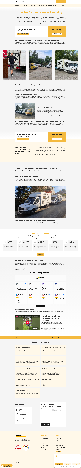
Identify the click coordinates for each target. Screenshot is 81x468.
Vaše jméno (43, 408)
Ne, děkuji (67, 464)
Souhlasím (59, 464)
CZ (15, 452)
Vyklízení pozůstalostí (44, 438)
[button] (27, 347)
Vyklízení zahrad (56, 5)
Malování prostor (43, 451)
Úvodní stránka (58, 438)
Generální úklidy (43, 449)
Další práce (58, 441)
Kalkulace (58, 451)
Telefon (54, 408)
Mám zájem (40, 254)
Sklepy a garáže (49, 5)
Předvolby (75, 464)
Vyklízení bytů (26, 5)
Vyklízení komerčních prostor (45, 443)
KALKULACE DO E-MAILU (23, 33)
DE (18, 452)
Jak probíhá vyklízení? (34, 1)
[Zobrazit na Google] (17, 284)
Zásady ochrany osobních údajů (69, 466)
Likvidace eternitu (43, 454)
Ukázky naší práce (43, 1)
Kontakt (48, 1)
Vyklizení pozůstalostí (19, 5)
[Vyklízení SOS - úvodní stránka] (20, 2)
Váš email (42, 412)
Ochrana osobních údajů (60, 447)
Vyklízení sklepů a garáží (44, 445)
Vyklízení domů (33, 5)
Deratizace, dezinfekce (44, 452)
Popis (42, 417)
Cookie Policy (62, 466)
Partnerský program (59, 445)
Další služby (63, 5)
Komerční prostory (41, 5)
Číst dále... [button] (18, 290)
